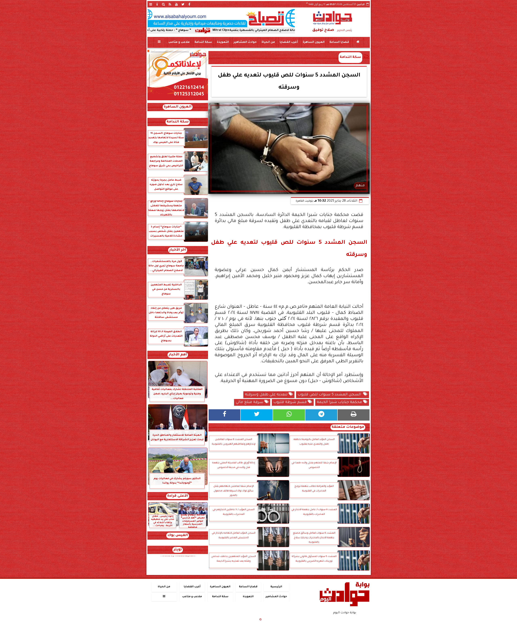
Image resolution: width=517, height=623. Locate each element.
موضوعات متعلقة (348, 427)
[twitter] (183, 4)
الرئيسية (276, 586)
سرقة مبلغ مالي (250, 402)
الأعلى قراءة (177, 496)
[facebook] (189, 4)
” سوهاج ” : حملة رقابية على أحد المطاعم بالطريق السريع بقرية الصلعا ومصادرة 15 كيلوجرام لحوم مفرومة (152, 30)
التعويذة (223, 42)
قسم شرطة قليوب (290, 402)
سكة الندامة (203, 42)
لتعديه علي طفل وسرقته (267, 395)
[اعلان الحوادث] (177, 100)
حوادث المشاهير (244, 42)
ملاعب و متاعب (178, 42)
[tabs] (150, 4)
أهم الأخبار (178, 355)
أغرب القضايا (289, 42)
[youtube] (176, 4)
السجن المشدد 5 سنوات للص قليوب (330, 395)
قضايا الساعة (339, 42)
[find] (163, 4)
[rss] (170, 4)
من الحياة (268, 42)
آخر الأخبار (177, 250)
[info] (157, 4)
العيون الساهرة (313, 42)
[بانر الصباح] (221, 18)
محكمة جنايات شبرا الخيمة (340, 402)
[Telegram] (321, 415)
